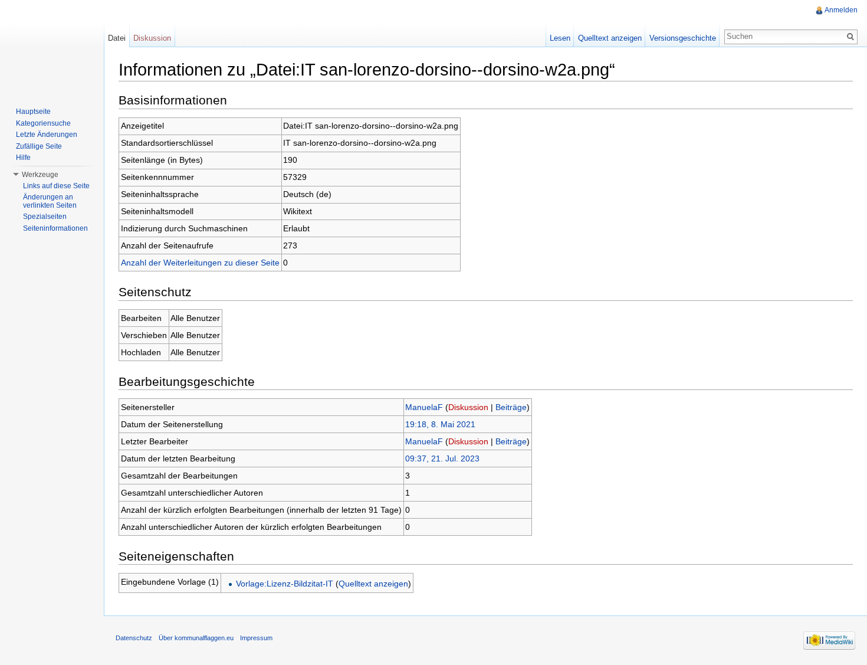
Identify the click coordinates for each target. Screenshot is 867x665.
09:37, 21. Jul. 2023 (442, 458)
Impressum (256, 637)
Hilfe (23, 157)
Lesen (560, 38)
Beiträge (511, 407)
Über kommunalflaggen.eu (196, 637)
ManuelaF (424, 407)
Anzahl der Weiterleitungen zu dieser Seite (200, 262)
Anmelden (841, 10)
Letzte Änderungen (46, 134)
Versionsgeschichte (682, 38)
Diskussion (468, 407)
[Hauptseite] (52, 47)
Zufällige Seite (39, 146)
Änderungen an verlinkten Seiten (50, 201)
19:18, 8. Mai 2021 (440, 424)
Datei (117, 38)
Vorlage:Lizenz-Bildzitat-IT (284, 583)
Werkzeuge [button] (40, 175)
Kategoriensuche (43, 123)
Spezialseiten (45, 216)
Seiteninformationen (55, 228)
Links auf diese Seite (56, 186)
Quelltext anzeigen (373, 583)
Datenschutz (134, 637)
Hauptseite (33, 111)
